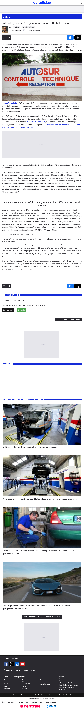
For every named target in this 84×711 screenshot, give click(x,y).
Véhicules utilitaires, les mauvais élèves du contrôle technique (30, 447)
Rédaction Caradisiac (38, 695)
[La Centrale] (30, 708)
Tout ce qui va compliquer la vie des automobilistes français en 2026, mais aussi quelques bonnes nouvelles (38, 607)
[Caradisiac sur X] (11, 664)
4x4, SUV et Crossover (28, 684)
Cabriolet (24, 682)
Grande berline (8, 684)
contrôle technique (11, 103)
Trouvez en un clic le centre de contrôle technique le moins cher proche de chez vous (40, 499)
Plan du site (62, 679)
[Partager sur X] (78, 37)
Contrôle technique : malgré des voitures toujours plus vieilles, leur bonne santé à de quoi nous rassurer (40, 552)
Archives (61, 677)
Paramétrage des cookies (66, 687)
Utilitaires (25, 688)
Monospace (7, 688)
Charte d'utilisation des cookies (68, 685)
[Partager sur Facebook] (70, 37)
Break (5, 686)
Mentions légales (63, 681)
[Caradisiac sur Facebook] (6, 664)
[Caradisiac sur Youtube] (22, 664)
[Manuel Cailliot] (5, 32)
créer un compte (43, 305)
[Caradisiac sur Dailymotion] (17, 664)
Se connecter (8, 310)
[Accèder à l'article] (42, 424)
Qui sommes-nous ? (53, 695)
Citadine (6, 680)
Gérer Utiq (61, 689)
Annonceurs (24, 695)
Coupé (24, 680)
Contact (15, 695)
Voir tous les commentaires (68, 319)
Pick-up (24, 686)
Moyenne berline (9, 682)
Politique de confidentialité (66, 683)
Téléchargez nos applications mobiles (20, 670)
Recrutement (67, 695)
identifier (32, 305)
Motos (42, 680)
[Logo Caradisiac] (42, 4)
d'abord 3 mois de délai (36, 122)
